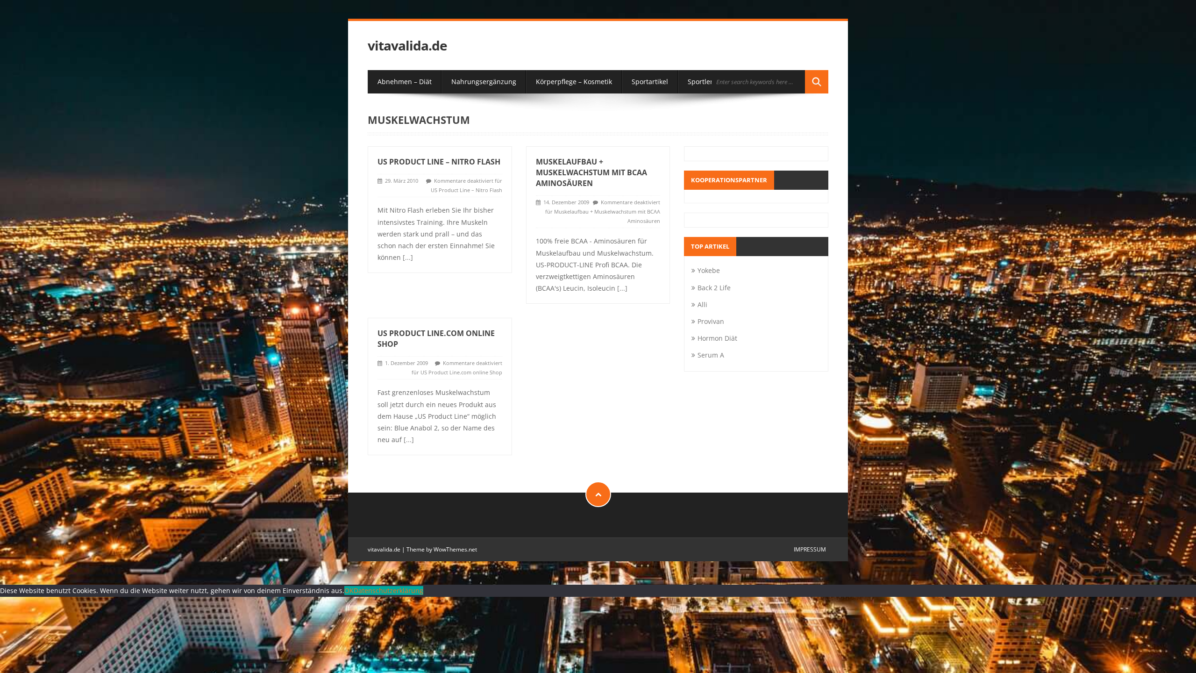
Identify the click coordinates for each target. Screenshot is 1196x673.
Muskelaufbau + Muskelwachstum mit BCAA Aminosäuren (591, 172)
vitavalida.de (407, 45)
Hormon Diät (717, 338)
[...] (408, 257)
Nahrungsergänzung (483, 81)
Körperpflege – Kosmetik (574, 81)
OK (349, 590)
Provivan (711, 321)
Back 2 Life (714, 287)
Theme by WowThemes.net (441, 549)
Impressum (810, 549)
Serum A (711, 355)
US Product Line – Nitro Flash (438, 162)
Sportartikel (650, 81)
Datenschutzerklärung (388, 590)
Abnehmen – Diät (404, 81)
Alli (702, 304)
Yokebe (709, 270)
